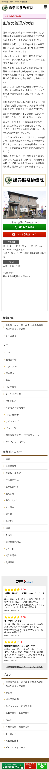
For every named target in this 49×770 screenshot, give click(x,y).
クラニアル (11, 366)
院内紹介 (10, 373)
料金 (8, 380)
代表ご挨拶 (11, 387)
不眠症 (9, 535)
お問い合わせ (12, 414)
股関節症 (10, 493)
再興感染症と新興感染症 (18, 713)
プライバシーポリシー (16, 442)
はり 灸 (10, 548)
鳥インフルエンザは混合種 (19, 706)
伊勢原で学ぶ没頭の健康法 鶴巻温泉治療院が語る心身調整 (24, 327)
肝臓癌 (9, 692)
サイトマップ (12, 421)
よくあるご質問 (13, 394)
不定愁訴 (10, 521)
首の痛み (10, 507)
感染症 (9, 720)
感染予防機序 (12, 699)
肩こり (9, 514)
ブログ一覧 (11, 428)
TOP (8, 352)
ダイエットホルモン (15, 747)
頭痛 (8, 528)
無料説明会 (11, 359)
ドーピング (11, 734)
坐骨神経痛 (11, 466)
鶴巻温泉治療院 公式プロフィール (22, 435)
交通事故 (10, 562)
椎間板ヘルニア (13, 473)
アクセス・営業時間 (15, 408)
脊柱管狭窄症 (12, 480)
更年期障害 (11, 555)
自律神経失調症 (13, 542)
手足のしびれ (12, 500)
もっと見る (11, 336)
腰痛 (8, 459)
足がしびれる (12, 487)
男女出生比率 (12, 741)
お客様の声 (11, 401)
